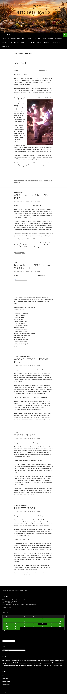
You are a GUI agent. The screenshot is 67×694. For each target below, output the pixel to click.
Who (39, 38)
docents (28, 660)
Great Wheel (26, 356)
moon (42, 663)
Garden (16, 192)
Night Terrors (24, 508)
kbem (41, 180)
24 (24, 626)
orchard (48, 663)
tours (40, 665)
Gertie (42, 660)
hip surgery (51, 660)
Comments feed (6, 681)
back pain (18, 252)
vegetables (48, 665)
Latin (26, 663)
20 (51, 623)
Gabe (32, 660)
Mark (33, 663)
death (25, 660)
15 (7, 623)
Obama (45, 663)
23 (15, 626)
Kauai (19, 663)
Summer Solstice (57, 42)
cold (22, 660)
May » (62, 631)
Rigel (4, 665)
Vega (44, 665)
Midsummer (32, 42)
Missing (39, 663)
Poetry (16, 262)
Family (25, 60)
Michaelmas (24, 42)
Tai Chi (32, 665)
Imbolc (4, 42)
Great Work (46, 660)
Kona (22, 663)
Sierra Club (19, 665)
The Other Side (24, 435)
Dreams (16, 356)
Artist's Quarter (20, 180)
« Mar (4, 631)
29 (7, 628)
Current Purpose (15, 38)
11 (33, 621)
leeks (29, 663)
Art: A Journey (5, 38)
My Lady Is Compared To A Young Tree (32, 266)
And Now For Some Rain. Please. (31, 196)
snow (26, 665)
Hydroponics (5, 663)
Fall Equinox (58, 38)
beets (13, 660)
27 (51, 626)
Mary (36, 663)
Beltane (44, 38)
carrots (15, 660)
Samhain (39, 42)
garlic (39, 660)
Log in (3, 675)
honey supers (61, 660)
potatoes (60, 663)
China (19, 660)
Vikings (54, 665)
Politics (56, 663)
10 (24, 621)
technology (36, 665)
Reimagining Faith (32, 38)
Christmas (50, 38)
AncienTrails (6, 35)
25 (33, 626)
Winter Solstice (6, 46)
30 (15, 628)
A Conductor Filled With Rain (32, 361)
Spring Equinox (46, 42)
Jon (12, 663)
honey (56, 660)
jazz (37, 180)
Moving (23, 38)
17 (24, 623)
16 (15, 623)
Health (20, 192)
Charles (27, 66)
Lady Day (10, 42)
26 (42, 626)
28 (60, 626)
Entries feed (5, 678)
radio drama (48, 180)
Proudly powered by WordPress (9, 692)
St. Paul (17, 182)
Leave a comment (35, 66)
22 (7, 626)
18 (33, 623)
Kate (15, 662)
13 (51, 621)
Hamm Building (29, 180)
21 (60, 623)
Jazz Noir (21, 63)
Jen (9, 663)
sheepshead (12, 665)
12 (42, 621)
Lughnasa (16, 42)
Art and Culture (18, 60)
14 (60, 621)
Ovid (51, 663)
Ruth (8, 665)
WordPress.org (6, 684)
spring (29, 665)
